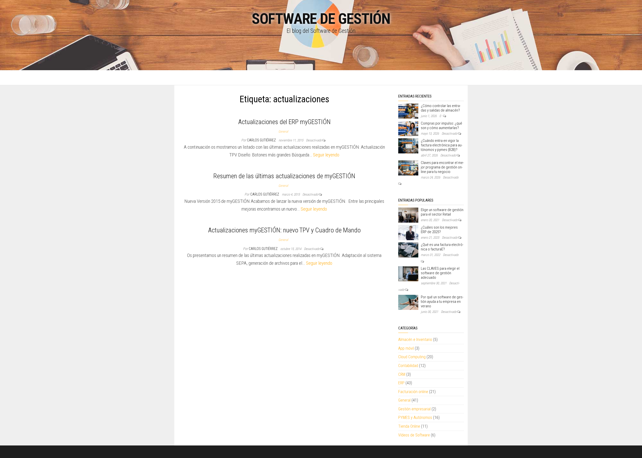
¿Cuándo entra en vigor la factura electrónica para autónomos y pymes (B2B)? (441, 145)
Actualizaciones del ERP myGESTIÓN (284, 122)
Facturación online (413, 391)
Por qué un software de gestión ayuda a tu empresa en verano (442, 301)
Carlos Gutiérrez (262, 140)
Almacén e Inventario (415, 339)
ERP (401, 383)
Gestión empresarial (414, 409)
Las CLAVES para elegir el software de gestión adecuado (440, 273)
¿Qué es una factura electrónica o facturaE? (442, 246)
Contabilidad (408, 365)
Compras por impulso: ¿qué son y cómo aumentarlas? (441, 125)
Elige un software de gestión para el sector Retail (442, 212)
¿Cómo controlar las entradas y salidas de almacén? (441, 108)
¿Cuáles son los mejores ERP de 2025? (439, 229)
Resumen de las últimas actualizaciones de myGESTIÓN (284, 176)
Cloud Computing (412, 356)
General (283, 131)
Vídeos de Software (414, 435)
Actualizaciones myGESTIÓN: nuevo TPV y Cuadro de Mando (284, 230)
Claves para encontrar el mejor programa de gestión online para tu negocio (442, 167)
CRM (401, 374)
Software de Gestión (321, 19)
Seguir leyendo (326, 155)
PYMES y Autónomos (415, 417)
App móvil (406, 348)
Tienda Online (409, 426)
